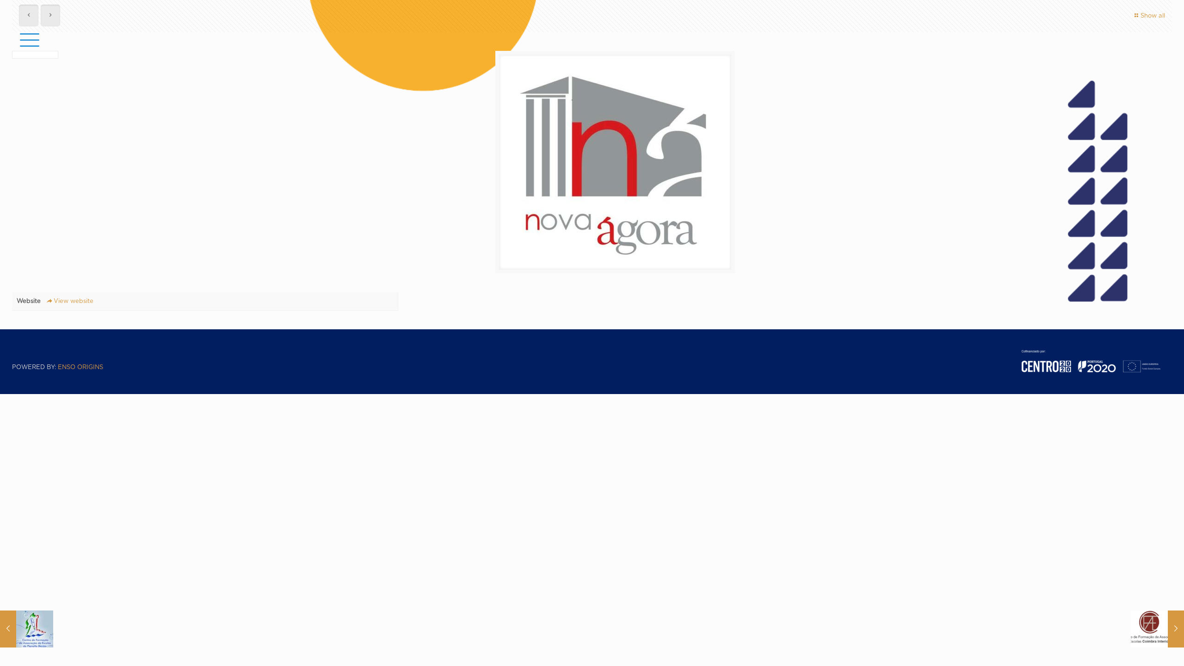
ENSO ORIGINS (80, 367)
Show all (1153, 16)
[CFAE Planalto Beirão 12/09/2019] (26, 629)
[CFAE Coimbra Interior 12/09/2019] (1157, 629)
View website (73, 301)
